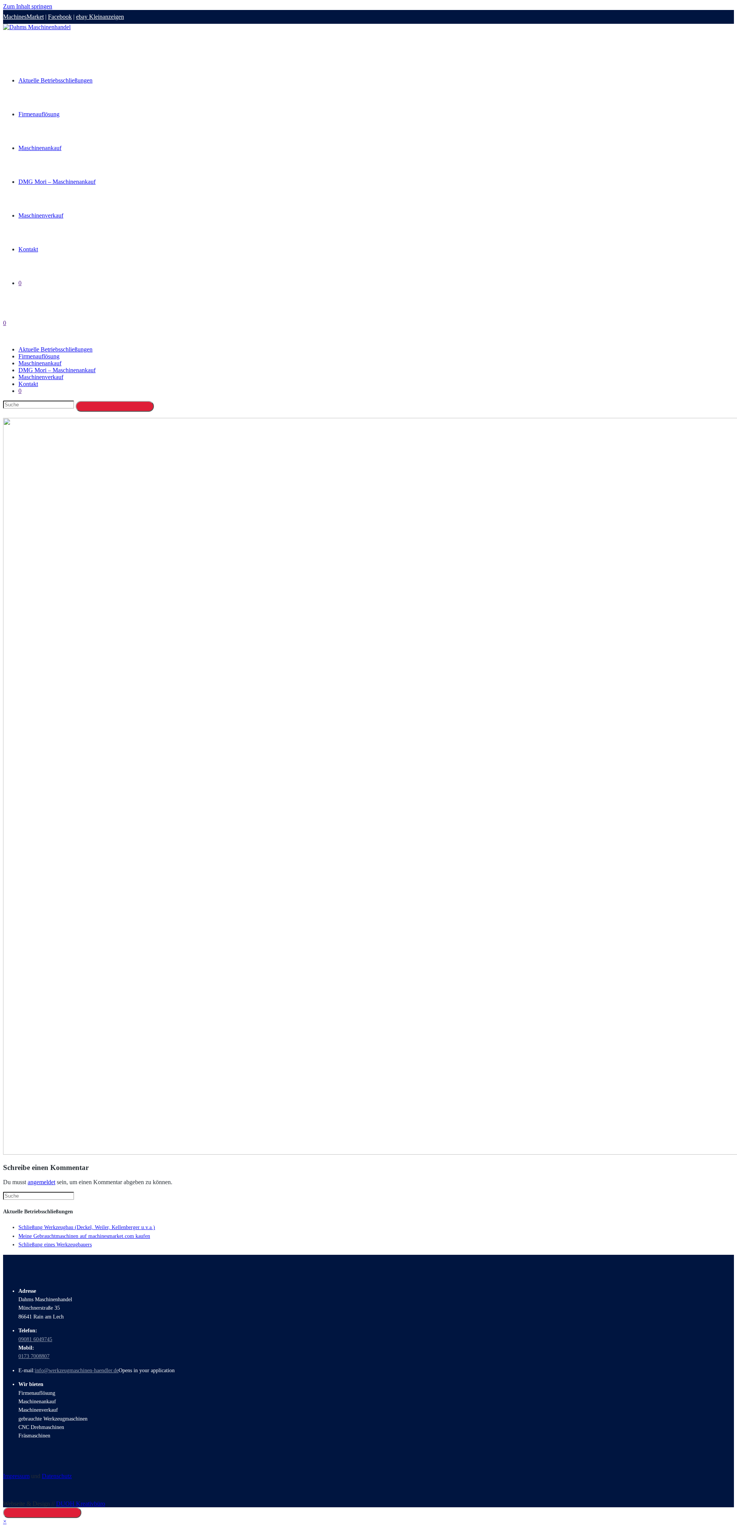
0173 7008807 (34, 1356)
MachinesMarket (23, 16)
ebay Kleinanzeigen (100, 16)
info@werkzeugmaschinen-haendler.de (77, 1370)
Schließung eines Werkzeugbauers (55, 1244)
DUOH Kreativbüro (80, 1503)
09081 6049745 (35, 1339)
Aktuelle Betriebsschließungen (55, 349)
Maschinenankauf (39, 363)
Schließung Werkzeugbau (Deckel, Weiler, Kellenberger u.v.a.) (86, 1227)
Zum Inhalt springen (27, 6)
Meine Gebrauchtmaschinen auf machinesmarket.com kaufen (84, 1236)
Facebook (60, 16)
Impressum (16, 1476)
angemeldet (41, 1182)
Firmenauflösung (38, 356)
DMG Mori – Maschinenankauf (57, 370)
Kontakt (28, 384)
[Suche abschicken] (115, 406)
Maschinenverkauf (40, 377)
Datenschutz (57, 1476)
